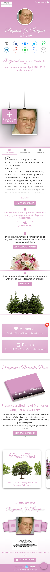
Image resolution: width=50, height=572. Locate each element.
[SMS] (25, 49)
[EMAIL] (15, 49)
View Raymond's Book (25, 433)
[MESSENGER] (25, 43)
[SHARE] (34, 49)
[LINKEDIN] (6, 49)
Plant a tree (25, 284)
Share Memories (26, 560)
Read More (25, 198)
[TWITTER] (34, 43)
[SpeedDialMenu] (43, 565)
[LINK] (43, 49)
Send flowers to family (25, 247)
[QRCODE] (6, 43)
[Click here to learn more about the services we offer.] (25, 545)
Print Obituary (26, 203)
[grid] (25, 115)
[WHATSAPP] (43, 43)
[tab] (9, 151)
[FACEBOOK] (15, 43)
